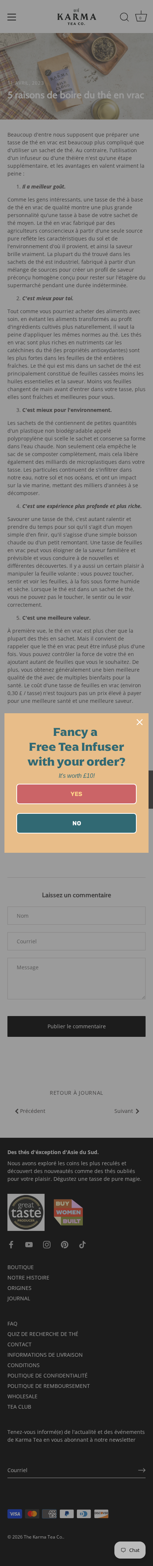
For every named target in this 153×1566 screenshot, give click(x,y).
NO (76, 823)
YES (76, 793)
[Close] (140, 722)
